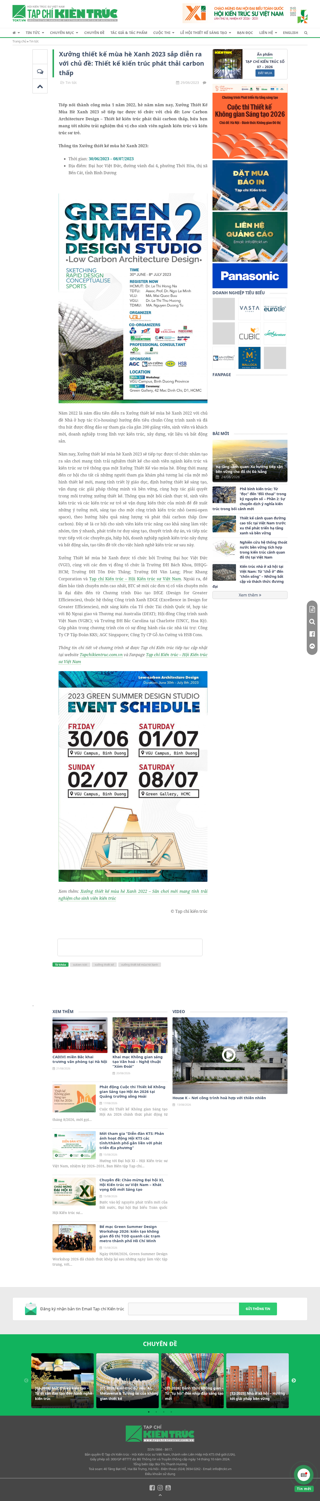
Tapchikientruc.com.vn (101, 654)
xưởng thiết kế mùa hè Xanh (139, 964)
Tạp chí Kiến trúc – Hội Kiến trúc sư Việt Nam (135, 579)
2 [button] (156, 1411)
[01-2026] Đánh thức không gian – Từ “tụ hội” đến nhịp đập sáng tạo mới (194, 1393)
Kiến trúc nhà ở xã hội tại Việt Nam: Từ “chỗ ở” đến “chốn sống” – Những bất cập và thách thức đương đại (248, 576)
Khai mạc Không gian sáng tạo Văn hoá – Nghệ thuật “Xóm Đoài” (137, 1061)
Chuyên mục (62, 32)
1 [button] (148, 1411)
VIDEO (178, 1011)
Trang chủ (19, 41)
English (290, 32)
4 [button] (171, 1411)
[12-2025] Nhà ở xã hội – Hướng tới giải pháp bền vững (257, 1396)
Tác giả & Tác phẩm (128, 32)
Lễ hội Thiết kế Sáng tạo (203, 32)
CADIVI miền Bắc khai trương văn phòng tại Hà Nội (79, 1059)
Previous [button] (26, 1380)
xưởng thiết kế (104, 964)
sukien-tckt (80, 964)
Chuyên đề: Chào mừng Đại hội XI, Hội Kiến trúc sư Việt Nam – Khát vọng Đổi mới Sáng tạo (132, 1185)
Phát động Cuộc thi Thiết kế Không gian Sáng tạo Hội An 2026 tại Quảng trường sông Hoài (133, 1091)
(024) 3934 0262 (189, 1469)
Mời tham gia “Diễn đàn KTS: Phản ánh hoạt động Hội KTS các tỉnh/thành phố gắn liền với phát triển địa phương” (132, 1140)
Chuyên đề (94, 32)
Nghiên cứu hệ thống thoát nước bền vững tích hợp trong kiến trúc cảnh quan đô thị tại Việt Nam (263, 550)
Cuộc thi (161, 32)
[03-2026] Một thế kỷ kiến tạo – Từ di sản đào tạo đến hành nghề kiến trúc (63, 1393)
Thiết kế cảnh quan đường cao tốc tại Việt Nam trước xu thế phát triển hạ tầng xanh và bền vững (263, 525)
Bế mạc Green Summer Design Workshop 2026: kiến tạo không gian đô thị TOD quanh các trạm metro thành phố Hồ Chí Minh (130, 1233)
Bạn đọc (245, 32)
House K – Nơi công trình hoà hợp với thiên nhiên (219, 1097)
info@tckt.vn (222, 1469)
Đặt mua (265, 73)
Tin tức (33, 32)
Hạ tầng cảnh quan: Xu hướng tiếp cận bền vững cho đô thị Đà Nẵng (249, 469)
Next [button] (293, 1380)
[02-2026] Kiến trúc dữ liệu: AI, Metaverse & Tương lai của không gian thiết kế (129, 1393)
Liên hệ (266, 32)
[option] (62, 1380)
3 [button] (163, 1411)
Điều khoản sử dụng (160, 1474)
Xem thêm (249, 595)
